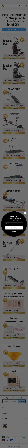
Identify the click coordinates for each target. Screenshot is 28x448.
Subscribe (14, 228)
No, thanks (14, 231)
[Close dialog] (25, 213)
